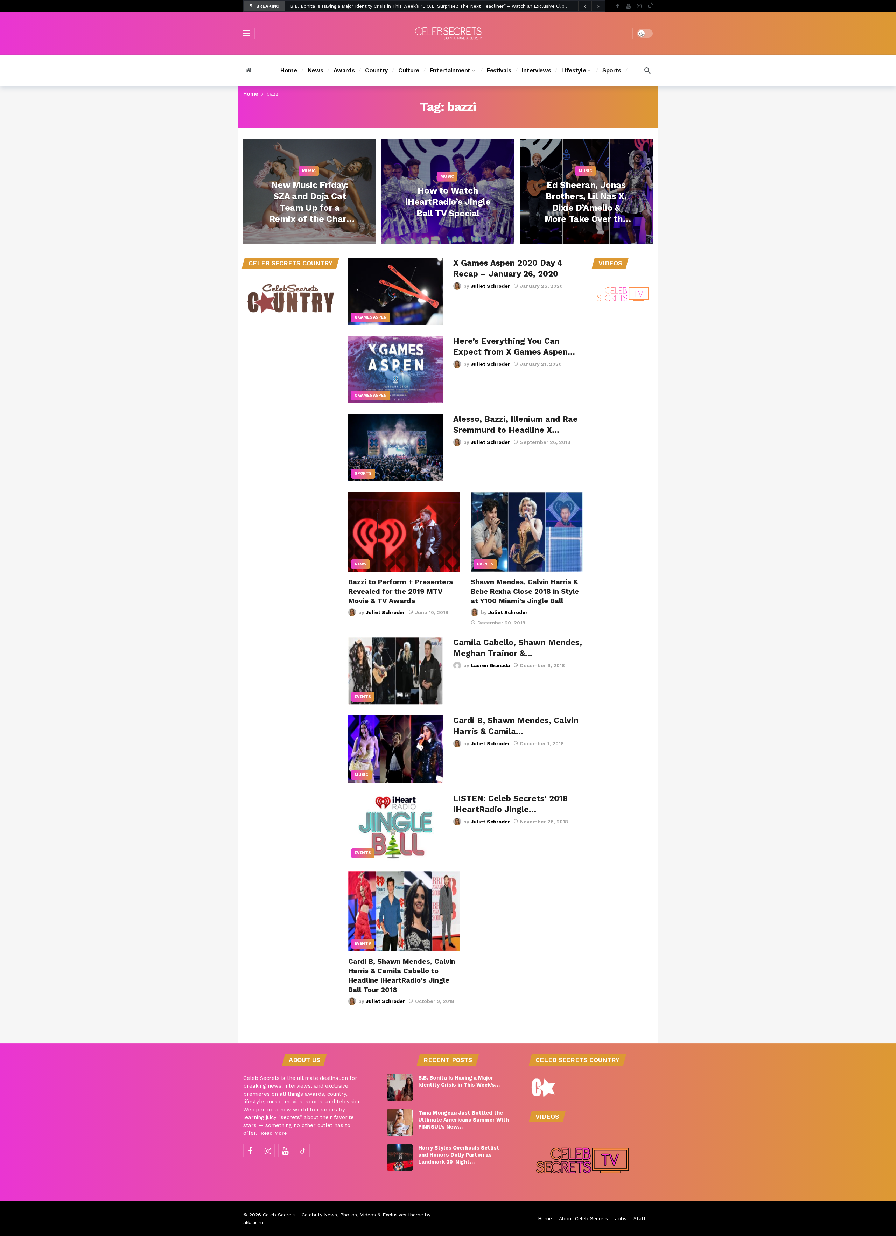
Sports (363, 473)
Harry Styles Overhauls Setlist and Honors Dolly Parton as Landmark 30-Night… (458, 1155)
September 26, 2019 (545, 442)
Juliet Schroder (490, 286)
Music (361, 775)
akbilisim (253, 1222)
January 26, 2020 (541, 286)
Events (485, 564)
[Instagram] (639, 6)
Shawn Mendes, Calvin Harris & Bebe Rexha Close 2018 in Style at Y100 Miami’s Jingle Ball (525, 591)
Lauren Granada (490, 665)
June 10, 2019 (431, 612)
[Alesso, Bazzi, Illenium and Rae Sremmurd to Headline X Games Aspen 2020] (395, 447)
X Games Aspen (370, 317)
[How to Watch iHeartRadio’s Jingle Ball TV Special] (448, 191)
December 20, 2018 (501, 623)
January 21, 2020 (541, 364)
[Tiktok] (650, 6)
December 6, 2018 (542, 665)
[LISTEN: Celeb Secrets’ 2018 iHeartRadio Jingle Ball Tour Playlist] (395, 827)
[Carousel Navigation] (591, 6)
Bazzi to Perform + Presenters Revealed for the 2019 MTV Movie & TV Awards (400, 591)
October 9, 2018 (434, 1001)
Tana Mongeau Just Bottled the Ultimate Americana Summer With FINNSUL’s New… (463, 1120)
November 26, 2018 (544, 821)
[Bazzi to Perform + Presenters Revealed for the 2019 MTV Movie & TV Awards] (404, 532)
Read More (274, 1133)
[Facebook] (617, 6)
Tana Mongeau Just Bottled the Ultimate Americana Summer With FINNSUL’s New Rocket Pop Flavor (403, 6)
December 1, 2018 (542, 743)
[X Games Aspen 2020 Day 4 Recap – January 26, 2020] (395, 291)
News (360, 564)
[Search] (647, 70)
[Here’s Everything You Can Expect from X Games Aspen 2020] (395, 369)
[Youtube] (628, 6)
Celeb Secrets (279, 1214)
